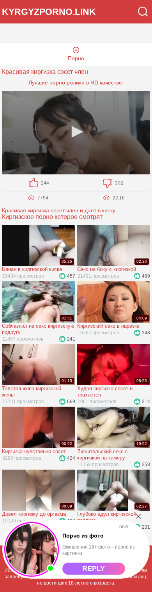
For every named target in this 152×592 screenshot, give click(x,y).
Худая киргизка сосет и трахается (105, 392)
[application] (76, 132)
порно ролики (67, 82)
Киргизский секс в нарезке (108, 326)
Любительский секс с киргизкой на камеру (102, 454)
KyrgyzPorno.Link (49, 11)
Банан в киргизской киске (32, 269)
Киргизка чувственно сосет (34, 451)
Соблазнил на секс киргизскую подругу (38, 329)
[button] (76, 131)
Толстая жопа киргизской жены (31, 392)
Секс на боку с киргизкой (106, 269)
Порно (76, 58)
